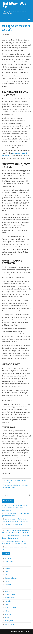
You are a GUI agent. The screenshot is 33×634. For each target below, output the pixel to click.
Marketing (8, 601)
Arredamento (9, 558)
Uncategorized (9, 621)
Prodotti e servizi (10, 608)
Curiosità (8, 585)
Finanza (7, 34)
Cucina (7, 581)
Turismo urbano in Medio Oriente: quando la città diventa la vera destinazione (15, 508)
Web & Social (9, 624)
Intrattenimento (10, 598)
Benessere (8, 568)
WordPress (20, 632)
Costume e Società (11, 578)
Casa (6, 571)
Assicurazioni (9, 562)
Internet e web (10, 594)
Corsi (6, 575)
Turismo (7, 617)
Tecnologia (8, 614)
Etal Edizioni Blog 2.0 (14, 5)
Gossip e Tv (8, 591)
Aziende (7, 565)
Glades (27, 632)
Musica (7, 604)
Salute (7, 611)
